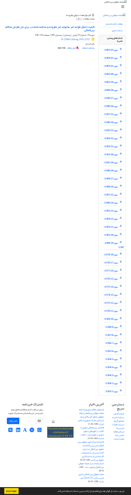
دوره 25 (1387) (111, 194)
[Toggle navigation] (66, 6)
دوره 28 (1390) (111, 170)
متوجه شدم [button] (11, 491)
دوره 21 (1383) (111, 227)
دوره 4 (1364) (111, 367)
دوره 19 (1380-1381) (114, 245)
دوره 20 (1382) (111, 235)
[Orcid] (31, 431)
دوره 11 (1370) (111, 311)
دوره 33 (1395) (111, 130)
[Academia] (25, 431)
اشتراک (13, 420)
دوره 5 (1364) (111, 359)
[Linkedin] (18, 431)
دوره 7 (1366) (111, 343)
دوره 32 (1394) (111, 138)
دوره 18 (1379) (111, 254)
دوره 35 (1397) (111, 114)
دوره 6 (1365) (111, 351)
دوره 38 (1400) (111, 90)
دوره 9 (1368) (111, 327)
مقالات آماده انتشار (114, 24)
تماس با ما (119, 435)
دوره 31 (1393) (111, 146)
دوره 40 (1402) (111, 74)
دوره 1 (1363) (111, 391)
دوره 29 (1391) (111, 162)
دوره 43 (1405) (111, 50)
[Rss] (10, 431)
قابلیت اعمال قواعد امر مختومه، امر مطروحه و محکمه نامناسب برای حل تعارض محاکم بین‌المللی (49, 28)
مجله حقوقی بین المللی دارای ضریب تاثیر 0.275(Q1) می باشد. (91, 478)
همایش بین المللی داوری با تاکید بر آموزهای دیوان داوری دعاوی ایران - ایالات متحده (92, 433)
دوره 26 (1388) (111, 186)
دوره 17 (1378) (111, 262)
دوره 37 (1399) (111, 98)
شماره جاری (117, 30)
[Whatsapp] (39, 431)
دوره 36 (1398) (111, 106)
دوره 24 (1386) (111, 202)
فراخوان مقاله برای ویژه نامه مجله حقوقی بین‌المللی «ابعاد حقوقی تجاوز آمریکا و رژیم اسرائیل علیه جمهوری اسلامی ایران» (91, 416)
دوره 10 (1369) (111, 319)
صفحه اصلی (119, 413)
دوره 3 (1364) (111, 375)
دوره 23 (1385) (111, 210)
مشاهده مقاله (88, 48)
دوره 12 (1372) (111, 303)
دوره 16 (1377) (111, 270)
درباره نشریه (118, 417)
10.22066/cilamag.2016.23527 (75, 39)
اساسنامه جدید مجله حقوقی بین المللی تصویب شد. (91, 465)
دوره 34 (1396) (111, 122)
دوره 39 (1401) (111, 82)
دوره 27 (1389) (111, 178)
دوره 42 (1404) (111, 58)
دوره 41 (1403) (111, 66)
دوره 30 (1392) (111, 154)
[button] (55, 491)
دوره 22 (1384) (111, 219)
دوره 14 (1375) (111, 286)
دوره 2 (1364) (111, 383)
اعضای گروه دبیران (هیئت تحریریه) (118, 424)
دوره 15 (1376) (111, 278)
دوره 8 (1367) (111, 335)
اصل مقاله (67, 48)
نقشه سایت (119, 438)
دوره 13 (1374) (111, 295)
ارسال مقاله (118, 431)
